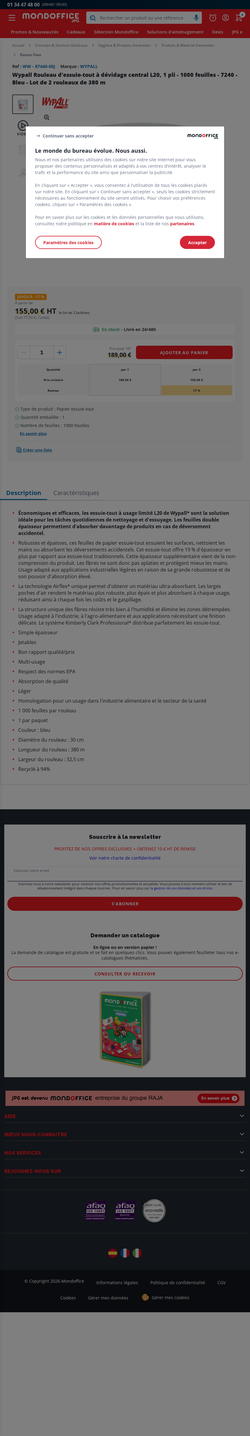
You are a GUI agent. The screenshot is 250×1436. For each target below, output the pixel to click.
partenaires (182, 223)
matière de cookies (114, 223)
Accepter (197, 242)
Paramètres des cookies (68, 242)
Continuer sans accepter (68, 135)
